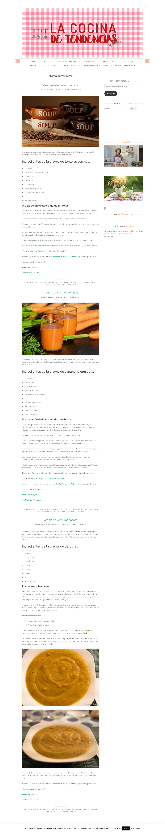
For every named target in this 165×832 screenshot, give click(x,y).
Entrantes (47, 510)
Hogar (33, 65)
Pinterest (74, 256)
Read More (135, 828)
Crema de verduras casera (60, 519)
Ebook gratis (70, 65)
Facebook (56, 256)
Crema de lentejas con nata (60, 85)
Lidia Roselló (48, 90)
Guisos (48, 282)
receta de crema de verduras (64, 811)
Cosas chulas (109, 61)
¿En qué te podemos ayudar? (95, 65)
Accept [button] (126, 828)
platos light (80, 512)
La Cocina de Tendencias (47, 524)
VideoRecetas (89, 61)
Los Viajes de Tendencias (31, 272)
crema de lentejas (80, 282)
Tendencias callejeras (30, 267)
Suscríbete (111, 93)
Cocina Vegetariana (67, 61)
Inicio (33, 61)
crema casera (66, 282)
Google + (64, 256)
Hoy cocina (128, 61)
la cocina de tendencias (65, 512)
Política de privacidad (125, 65)
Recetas (47, 61)
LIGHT (81, 775)
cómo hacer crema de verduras (76, 809)
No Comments (75, 90)
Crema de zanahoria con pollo (60, 292)
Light (54, 510)
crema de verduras (68, 284)
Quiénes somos (50, 65)
